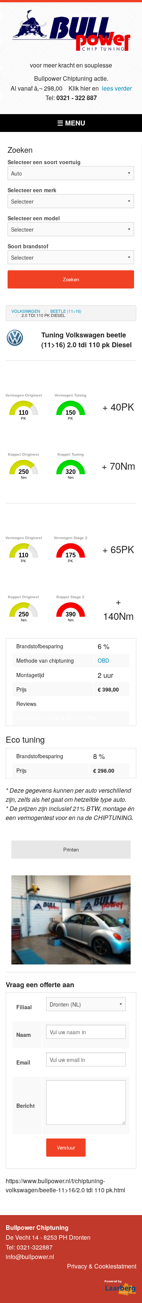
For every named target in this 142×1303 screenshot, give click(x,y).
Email (23, 1062)
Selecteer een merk (32, 190)
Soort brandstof (28, 246)
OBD (103, 660)
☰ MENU (71, 123)
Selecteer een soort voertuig (44, 162)
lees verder (117, 88)
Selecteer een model (34, 218)
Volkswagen (25, 311)
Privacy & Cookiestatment (101, 1266)
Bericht (25, 1105)
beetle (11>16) (65, 311)
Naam (23, 1034)
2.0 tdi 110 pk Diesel (43, 315)
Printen (71, 849)
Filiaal (24, 1007)
